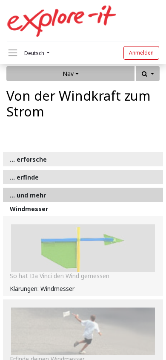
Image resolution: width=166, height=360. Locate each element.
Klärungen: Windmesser (42, 289)
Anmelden (141, 52)
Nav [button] (68, 74)
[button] (148, 73)
